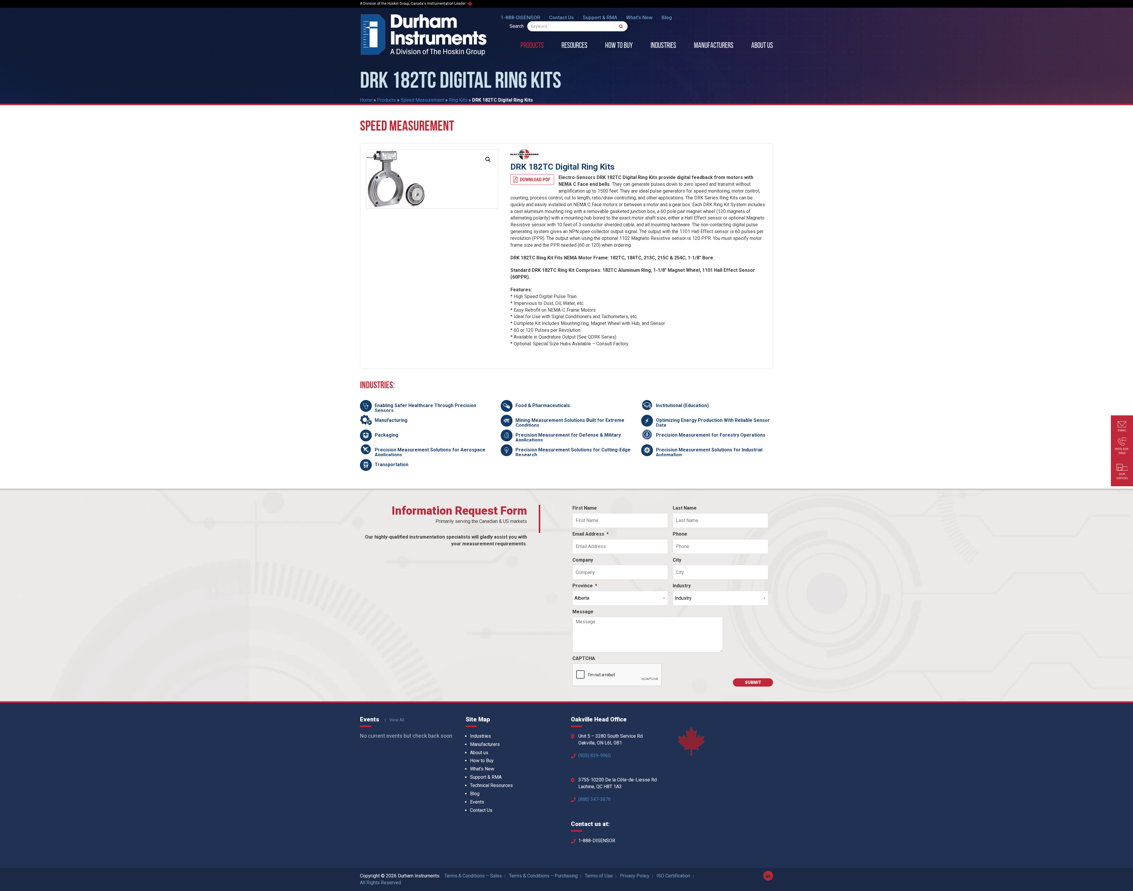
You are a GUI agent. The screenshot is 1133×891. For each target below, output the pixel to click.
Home (366, 100)
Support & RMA (600, 17)
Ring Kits (458, 100)
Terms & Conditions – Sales (473, 876)
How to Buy (619, 46)
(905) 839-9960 (594, 755)
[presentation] (617, 675)
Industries (663, 46)
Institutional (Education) (682, 405)
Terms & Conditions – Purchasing (543, 876)
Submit (753, 682)
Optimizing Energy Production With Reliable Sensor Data (713, 422)
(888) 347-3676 (594, 799)
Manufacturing (391, 420)
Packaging (386, 435)
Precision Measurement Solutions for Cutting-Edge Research (573, 452)
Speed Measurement (422, 100)
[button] (488, 159)
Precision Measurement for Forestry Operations (710, 435)
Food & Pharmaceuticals (542, 405)
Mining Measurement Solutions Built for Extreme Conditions (569, 422)
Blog (667, 17)
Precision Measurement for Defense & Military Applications (568, 437)
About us (762, 46)
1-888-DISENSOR (520, 17)
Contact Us (561, 17)
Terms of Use (599, 876)
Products (532, 46)
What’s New (639, 17)
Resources (574, 46)
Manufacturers (713, 46)
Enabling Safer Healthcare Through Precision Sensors (425, 408)
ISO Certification (673, 876)
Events (477, 802)
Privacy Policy (634, 876)
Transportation (391, 464)
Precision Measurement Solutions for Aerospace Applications (430, 452)
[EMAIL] (1122, 425)
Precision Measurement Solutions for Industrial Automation (709, 452)
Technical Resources (491, 785)
